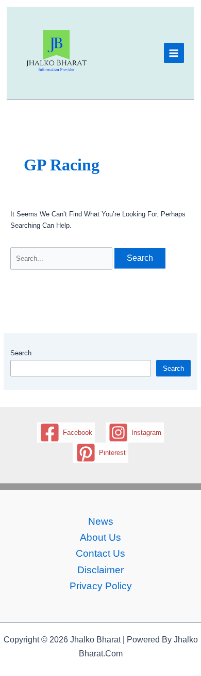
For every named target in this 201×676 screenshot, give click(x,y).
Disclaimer (100, 569)
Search (20, 353)
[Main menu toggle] (174, 53)
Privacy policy (101, 585)
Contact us (100, 553)
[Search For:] (62, 258)
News (100, 521)
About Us (100, 537)
